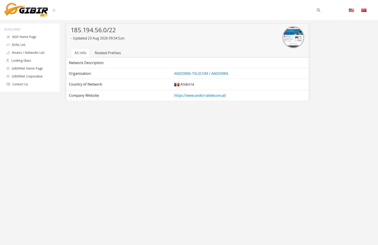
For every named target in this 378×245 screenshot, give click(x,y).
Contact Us (20, 84)
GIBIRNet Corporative (27, 76)
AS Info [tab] (80, 52)
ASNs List (18, 45)
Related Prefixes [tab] (108, 52)
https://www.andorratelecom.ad (200, 95)
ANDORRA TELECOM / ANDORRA (201, 73)
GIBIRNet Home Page (27, 68)
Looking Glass (21, 60)
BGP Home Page (24, 37)
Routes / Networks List (28, 52)
